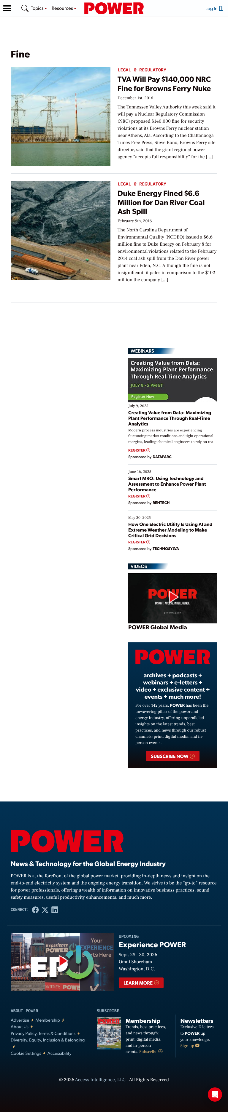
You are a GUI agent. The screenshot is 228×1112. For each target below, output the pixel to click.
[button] (7, 8)
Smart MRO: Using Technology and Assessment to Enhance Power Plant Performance (167, 483)
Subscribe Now (170, 756)
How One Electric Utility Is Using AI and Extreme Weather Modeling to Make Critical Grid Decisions (170, 529)
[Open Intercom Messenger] (215, 1094)
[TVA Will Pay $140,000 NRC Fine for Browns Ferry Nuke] (60, 115)
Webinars (142, 350)
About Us (19, 1026)
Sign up (187, 1046)
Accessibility (60, 1053)
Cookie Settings (26, 1053)
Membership (47, 1020)
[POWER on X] (45, 909)
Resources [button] (63, 8)
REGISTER (137, 450)
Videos (139, 566)
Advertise (20, 1020)
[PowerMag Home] (114, 8)
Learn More (138, 983)
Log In (211, 8)
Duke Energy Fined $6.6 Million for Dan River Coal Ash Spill (161, 202)
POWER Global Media (157, 627)
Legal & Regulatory (142, 70)
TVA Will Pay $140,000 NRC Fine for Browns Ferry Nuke (164, 83)
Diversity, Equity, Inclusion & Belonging (48, 1040)
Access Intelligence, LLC (100, 1080)
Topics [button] (38, 8)
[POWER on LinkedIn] (54, 909)
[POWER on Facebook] (35, 909)
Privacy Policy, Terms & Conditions (43, 1033)
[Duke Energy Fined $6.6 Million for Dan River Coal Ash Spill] (60, 229)
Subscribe (148, 1052)
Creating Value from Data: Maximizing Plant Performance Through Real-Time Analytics (169, 418)
